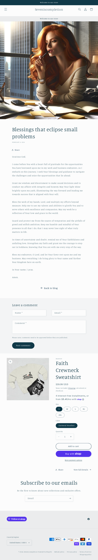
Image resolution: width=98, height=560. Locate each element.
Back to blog (51, 288)
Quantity (59, 431)
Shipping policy (85, 554)
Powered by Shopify (45, 552)
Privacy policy (72, 552)
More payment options (73, 460)
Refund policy (59, 552)
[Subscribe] (70, 498)
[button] (6, 9)
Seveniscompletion (30, 552)
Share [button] (17, 150)
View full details (81, 470)
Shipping (71, 388)
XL (84, 409)
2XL (60, 415)
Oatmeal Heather (67, 425)
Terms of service (85, 552)
